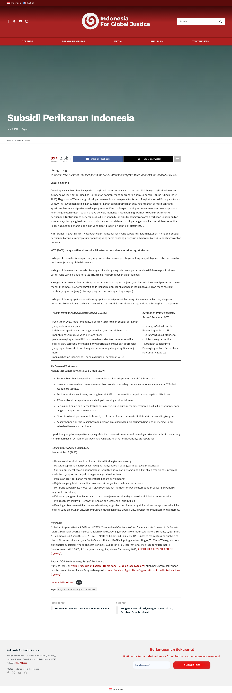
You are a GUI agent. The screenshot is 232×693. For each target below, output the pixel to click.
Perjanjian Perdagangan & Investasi (76, 589)
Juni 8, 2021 (12, 129)
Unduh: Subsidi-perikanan (62, 582)
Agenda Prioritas (73, 41)
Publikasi (156, 41)
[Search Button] (221, 21)
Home (10, 140)
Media (118, 41)
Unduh (79, 582)
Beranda (27, 41)
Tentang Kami (201, 41)
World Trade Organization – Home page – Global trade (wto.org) (107, 565)
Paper (25, 129)
